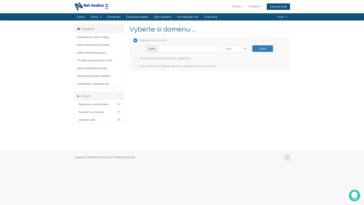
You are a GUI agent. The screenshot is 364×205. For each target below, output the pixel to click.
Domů (81, 17)
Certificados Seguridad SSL (93, 83)
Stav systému (163, 17)
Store (95, 17)
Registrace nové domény (92, 104)
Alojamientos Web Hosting (93, 37)
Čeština (237, 6)
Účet (281, 17)
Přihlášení (254, 6)
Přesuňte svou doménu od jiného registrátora (165, 58)
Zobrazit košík (278, 6)
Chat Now (210, 17)
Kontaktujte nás (187, 17)
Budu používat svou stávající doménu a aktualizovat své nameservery (177, 66)
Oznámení (114, 17)
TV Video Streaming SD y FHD (94, 60)
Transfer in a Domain (90, 112)
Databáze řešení (137, 17)
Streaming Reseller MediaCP (94, 76)
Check (262, 48)
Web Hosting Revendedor (92, 68)
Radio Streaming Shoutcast (93, 45)
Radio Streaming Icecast (91, 52)
